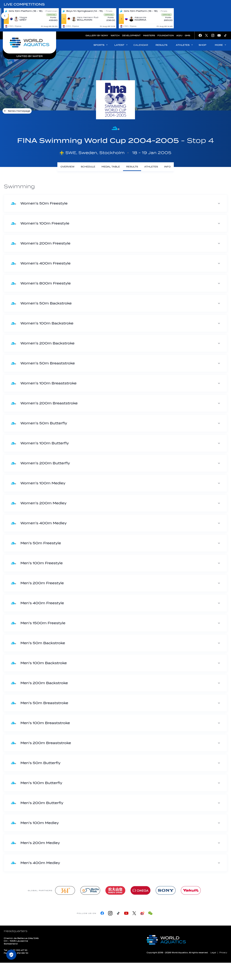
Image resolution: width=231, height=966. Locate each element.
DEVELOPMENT (131, 35)
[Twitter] (134, 913)
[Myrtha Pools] (90, 890)
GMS (187, 35)
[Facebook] (102, 913)
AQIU (179, 35)
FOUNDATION (165, 35)
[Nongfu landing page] (115, 890)
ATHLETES (183, 45)
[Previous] (4, 15)
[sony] (166, 890)
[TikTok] (118, 913)
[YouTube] (126, 913)
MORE (219, 45)
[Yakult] (191, 890)
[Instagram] (110, 913)
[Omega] (140, 890)
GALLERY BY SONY (96, 35)
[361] (65, 890)
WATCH (115, 35)
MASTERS (149, 35)
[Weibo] (142, 913)
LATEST (119, 45)
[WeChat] (150, 913)
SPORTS (99, 45)
